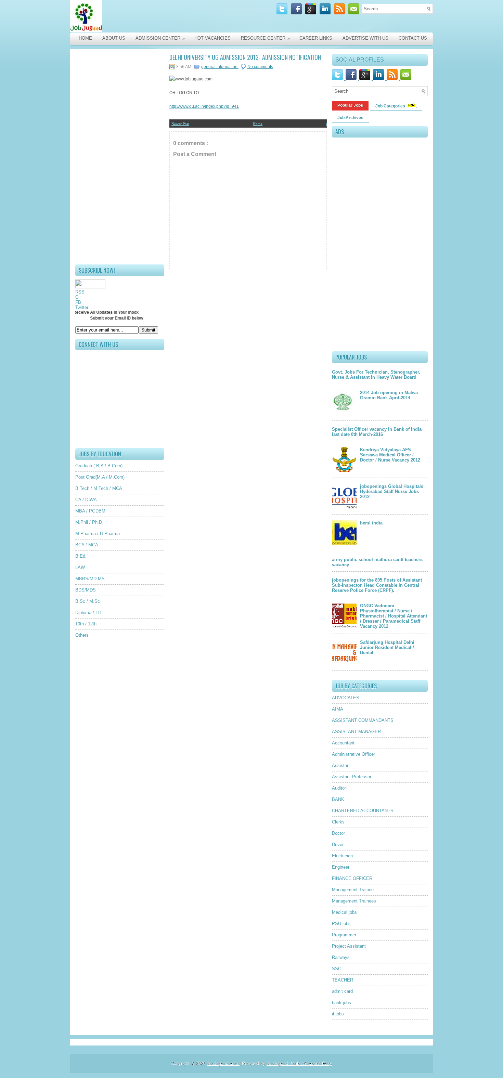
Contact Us (413, 38)
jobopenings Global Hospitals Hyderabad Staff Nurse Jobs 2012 (391, 491)
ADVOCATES (345, 697)
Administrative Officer (353, 754)
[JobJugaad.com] (142, 16)
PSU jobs (341, 923)
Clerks (338, 821)
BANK (338, 799)
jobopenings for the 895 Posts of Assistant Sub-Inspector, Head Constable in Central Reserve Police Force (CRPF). (377, 585)
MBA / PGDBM (90, 511)
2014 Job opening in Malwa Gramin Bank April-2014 (389, 395)
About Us (113, 38)
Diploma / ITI (88, 612)
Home (85, 38)
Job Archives (350, 117)
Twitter (81, 307)
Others (82, 635)
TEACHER (342, 980)
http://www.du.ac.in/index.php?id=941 (204, 106)
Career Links (315, 38)
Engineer (340, 867)
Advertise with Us (365, 38)
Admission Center (160, 38)
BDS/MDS (85, 590)
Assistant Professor (351, 776)
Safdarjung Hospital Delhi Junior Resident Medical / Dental (387, 647)
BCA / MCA (86, 544)
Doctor (338, 833)
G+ (78, 297)
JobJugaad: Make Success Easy (299, 1063)
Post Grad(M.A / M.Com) (100, 477)
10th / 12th (85, 623)
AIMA (337, 709)
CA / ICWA (86, 499)
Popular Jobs (350, 105)
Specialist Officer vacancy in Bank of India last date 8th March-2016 (377, 432)
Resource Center (265, 38)
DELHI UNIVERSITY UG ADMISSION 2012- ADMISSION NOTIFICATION (245, 57)
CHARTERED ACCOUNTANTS (363, 810)
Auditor (339, 788)
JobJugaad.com (223, 1063)
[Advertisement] (119, 156)
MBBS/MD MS (90, 578)
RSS (80, 292)
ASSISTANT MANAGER (356, 731)
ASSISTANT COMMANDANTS (363, 720)
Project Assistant (349, 946)
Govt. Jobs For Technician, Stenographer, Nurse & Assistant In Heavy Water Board (376, 374)
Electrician (342, 855)
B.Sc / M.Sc (87, 601)
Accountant (343, 742)
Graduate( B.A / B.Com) (98, 465)
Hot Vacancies (212, 38)
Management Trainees (354, 901)
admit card (342, 991)
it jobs (338, 1013)
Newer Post (180, 123)
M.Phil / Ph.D (88, 522)
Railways (341, 957)
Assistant (341, 765)
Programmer (344, 934)
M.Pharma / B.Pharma (97, 533)
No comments (260, 66)
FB (78, 302)
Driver (338, 844)
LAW (80, 567)
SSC (336, 968)
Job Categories (390, 106)
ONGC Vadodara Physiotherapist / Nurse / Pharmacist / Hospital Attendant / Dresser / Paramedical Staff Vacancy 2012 (393, 616)
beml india (371, 522)
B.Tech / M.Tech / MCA (98, 488)
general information (219, 66)
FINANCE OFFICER (352, 878)
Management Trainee (353, 889)
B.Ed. (81, 556)
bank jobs (341, 1002)
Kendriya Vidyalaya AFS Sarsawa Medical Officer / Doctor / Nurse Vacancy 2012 (390, 455)
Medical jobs (344, 912)
